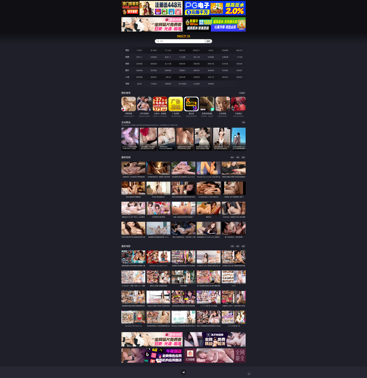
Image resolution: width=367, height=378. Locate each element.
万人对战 (168, 50)
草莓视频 (168, 84)
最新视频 (126, 157)
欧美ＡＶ (168, 57)
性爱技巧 (239, 77)
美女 (232, 157)
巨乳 (237, 157)
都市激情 (139, 77)
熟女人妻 (197, 57)
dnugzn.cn (183, 36)
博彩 (127, 50)
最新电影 (126, 246)
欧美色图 (168, 70)
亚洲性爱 (139, 64)
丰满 (232, 246)
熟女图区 (225, 70)
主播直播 (225, 57)
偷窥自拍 (139, 70)
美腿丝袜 (197, 70)
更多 (243, 157)
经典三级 (211, 64)
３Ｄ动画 (182, 57)
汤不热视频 (182, 84)
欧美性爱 (182, 64)
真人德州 (154, 50)
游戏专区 (182, 50)
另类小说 (211, 77)
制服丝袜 (197, 64)
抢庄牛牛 (239, 50)
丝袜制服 (211, 57)
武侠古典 (182, 77)
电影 (127, 63)
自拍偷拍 (154, 57)
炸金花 (211, 50)
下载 (243, 122)
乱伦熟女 (225, 64)
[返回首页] (249, 374)
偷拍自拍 (154, 64)
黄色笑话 (225, 77)
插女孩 (139, 84)
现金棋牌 (225, 50)
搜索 (208, 41)
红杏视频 (197, 84)
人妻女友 (168, 77)
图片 (127, 70)
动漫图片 (182, 70)
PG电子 (139, 50)
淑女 (237, 246)
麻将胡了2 (196, 50)
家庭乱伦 (154, 77)
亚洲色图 (154, 70)
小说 (127, 77)
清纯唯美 (211, 70)
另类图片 (239, 70)
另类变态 (239, 64)
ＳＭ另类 (239, 57)
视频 (127, 57)
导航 (127, 83)
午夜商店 (154, 84)
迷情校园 (197, 77)
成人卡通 (168, 64)
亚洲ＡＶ (139, 57)
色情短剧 (211, 84)
